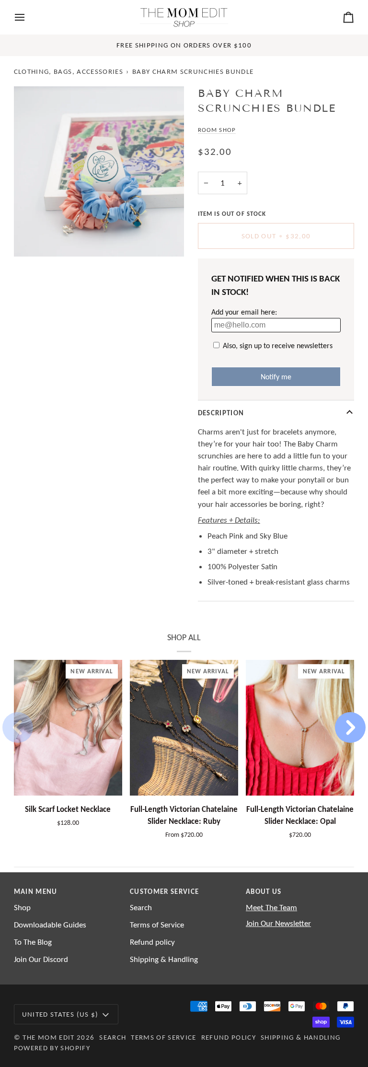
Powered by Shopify (52, 1048)
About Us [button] (264, 891)
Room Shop (217, 129)
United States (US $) (60, 1014)
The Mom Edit (48, 1037)
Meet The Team (271, 908)
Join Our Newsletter (278, 923)
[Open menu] (28, 17)
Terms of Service (157, 925)
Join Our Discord (41, 959)
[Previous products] (17, 727)
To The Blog (33, 942)
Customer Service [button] (164, 891)
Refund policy (152, 942)
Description (221, 413)
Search (141, 908)
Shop (22, 908)
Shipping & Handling (164, 959)
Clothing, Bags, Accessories (68, 71)
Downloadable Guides (50, 925)
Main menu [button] (36, 891)
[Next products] (350, 727)
